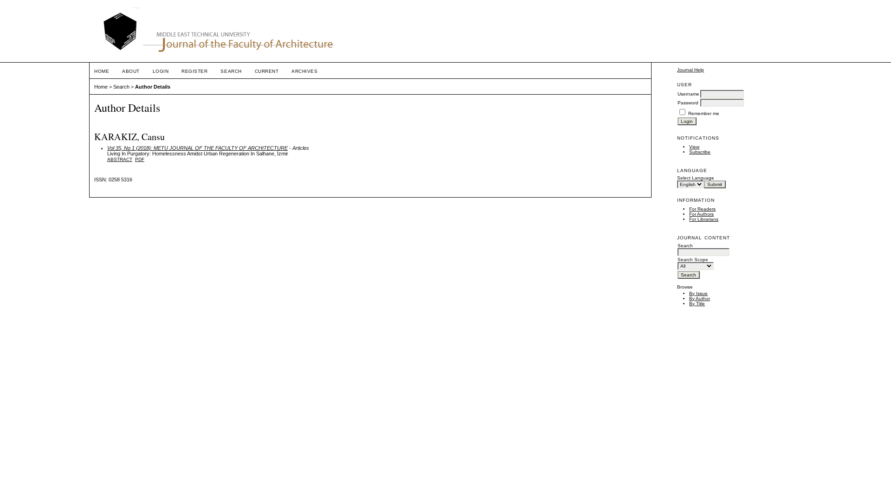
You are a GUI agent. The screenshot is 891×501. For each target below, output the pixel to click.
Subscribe (699, 151)
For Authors (701, 214)
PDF (139, 159)
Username (688, 93)
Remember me (703, 113)
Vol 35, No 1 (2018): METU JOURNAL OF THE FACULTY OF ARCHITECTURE (197, 148)
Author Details (152, 87)
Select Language (695, 177)
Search (230, 71)
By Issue (698, 293)
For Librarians (703, 219)
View (694, 146)
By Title (697, 303)
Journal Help (690, 69)
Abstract (119, 159)
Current (267, 71)
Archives (304, 71)
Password (688, 102)
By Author (699, 298)
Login (161, 71)
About (131, 71)
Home (101, 71)
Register (194, 71)
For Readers (702, 209)
